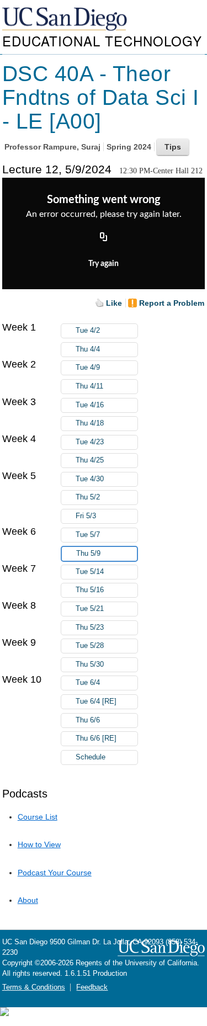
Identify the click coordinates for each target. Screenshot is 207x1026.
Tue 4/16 (90, 405)
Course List (37, 816)
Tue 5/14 (90, 572)
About (28, 900)
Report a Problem (171, 303)
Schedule (90, 757)
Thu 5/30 (90, 664)
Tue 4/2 (88, 330)
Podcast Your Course (55, 872)
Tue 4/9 (88, 367)
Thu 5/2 (88, 497)
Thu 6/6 (88, 720)
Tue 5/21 (90, 609)
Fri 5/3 (86, 516)
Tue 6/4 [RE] (96, 701)
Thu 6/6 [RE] (96, 738)
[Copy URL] (104, 238)
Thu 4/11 (89, 386)
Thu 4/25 (90, 460)
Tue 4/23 (90, 442)
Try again (103, 264)
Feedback (92, 987)
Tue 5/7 (88, 535)
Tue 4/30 (90, 479)
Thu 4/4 (88, 349)
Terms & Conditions (33, 987)
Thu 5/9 (88, 553)
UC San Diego (65, 20)
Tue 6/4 (88, 683)
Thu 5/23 (90, 627)
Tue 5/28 (90, 646)
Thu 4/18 (90, 423)
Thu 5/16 (90, 590)
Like (114, 303)
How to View (39, 844)
